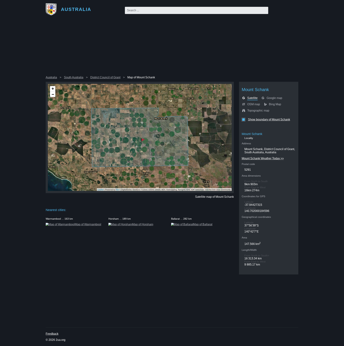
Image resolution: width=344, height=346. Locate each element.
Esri (118, 189)
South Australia (73, 77)
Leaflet (101, 189)
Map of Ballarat (202, 224)
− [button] (53, 94)
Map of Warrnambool (88, 224)
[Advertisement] (172, 47)
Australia (51, 77)
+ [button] (53, 88)
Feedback (52, 333)
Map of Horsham (142, 224)
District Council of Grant (105, 77)
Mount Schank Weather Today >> (263, 158)
